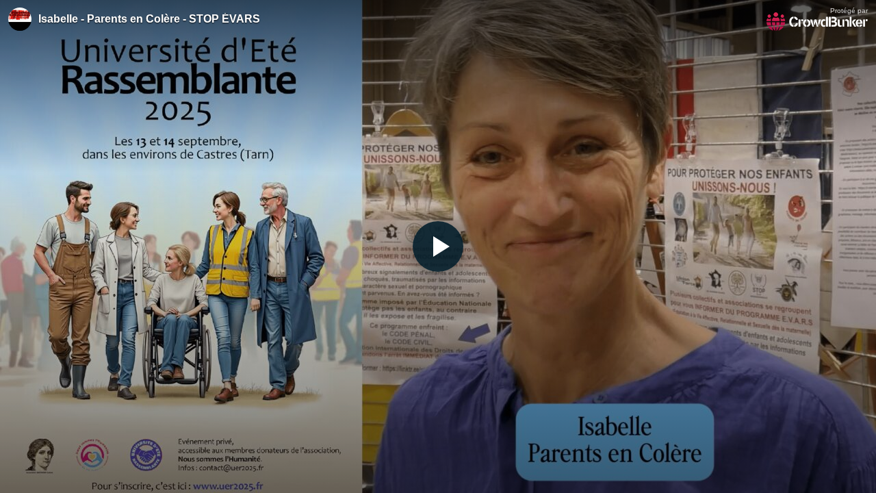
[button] (438, 246)
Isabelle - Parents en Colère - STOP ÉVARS (149, 19)
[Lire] (438, 246)
